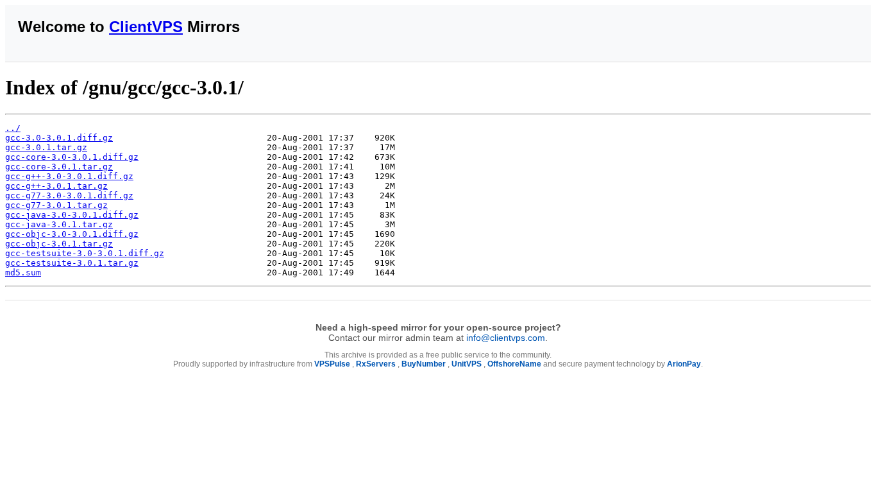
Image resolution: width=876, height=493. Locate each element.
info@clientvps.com (505, 338)
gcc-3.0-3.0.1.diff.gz (59, 138)
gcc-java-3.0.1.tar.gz (59, 224)
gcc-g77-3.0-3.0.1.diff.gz (69, 195)
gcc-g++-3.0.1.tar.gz (56, 186)
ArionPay (684, 363)
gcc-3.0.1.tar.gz (46, 147)
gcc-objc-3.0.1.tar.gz (59, 243)
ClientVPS (146, 26)
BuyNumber (423, 363)
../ (13, 128)
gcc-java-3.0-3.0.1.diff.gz (72, 215)
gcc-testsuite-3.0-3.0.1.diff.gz (84, 253)
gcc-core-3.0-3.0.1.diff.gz (72, 157)
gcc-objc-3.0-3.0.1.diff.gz (72, 234)
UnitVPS (466, 363)
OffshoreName (514, 363)
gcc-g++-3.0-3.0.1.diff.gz (69, 176)
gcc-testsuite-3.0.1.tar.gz (72, 263)
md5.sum (23, 272)
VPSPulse (332, 363)
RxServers (376, 363)
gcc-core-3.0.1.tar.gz (59, 166)
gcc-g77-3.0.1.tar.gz (56, 205)
